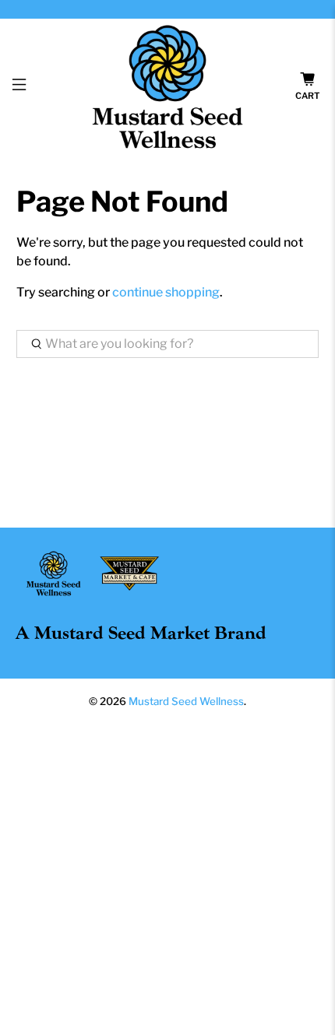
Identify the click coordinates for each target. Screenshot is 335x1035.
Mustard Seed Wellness (186, 701)
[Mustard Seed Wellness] (168, 87)
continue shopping (166, 292)
